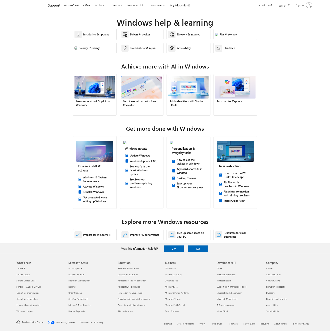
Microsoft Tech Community (229, 292)
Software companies (226, 305)
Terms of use (216, 323)
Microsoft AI (170, 268)
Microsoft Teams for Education (132, 280)
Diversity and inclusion (276, 299)
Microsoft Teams (172, 299)
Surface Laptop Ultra (26, 280)
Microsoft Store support (79, 280)
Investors (270, 292)
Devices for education (128, 274)
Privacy (202, 323)
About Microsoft (273, 274)
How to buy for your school (130, 292)
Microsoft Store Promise (79, 305)
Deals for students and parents (132, 305)
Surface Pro (21, 268)
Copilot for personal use (27, 299)
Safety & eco (249, 323)
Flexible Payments (76, 311)
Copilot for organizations (27, 292)
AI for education (125, 311)
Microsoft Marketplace (227, 299)
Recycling (264, 323)
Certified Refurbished (78, 299)
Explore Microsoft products (28, 305)
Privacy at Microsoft (275, 286)
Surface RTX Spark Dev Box (28, 286)
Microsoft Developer (226, 274)
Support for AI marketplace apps (232, 286)
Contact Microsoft (185, 323)
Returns (72, 286)
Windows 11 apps (24, 311)
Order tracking (75, 292)
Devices (116, 5)
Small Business (172, 311)
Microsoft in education (128, 268)
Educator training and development (134, 299)
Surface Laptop (23, 274)
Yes (174, 249)
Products (99, 5)
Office (86, 5)
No (198, 249)
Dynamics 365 (171, 280)
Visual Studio (223, 311)
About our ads (280, 323)
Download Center (76, 274)
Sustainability (272, 311)
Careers (269, 268)
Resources (156, 5)
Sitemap (168, 323)
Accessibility (272, 305)
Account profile (75, 268)
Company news (273, 280)
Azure (219, 268)
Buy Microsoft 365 (180, 5)
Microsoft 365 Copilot (175, 305)
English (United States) (32, 322)
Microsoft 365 (71, 5)
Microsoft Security (173, 274)
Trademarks (232, 323)
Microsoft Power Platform (176, 292)
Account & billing (136, 5)
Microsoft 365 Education (129, 286)
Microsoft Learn (224, 280)
